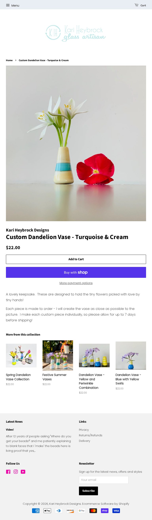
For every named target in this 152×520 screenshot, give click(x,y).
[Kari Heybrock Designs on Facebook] (8, 472)
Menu (15, 6)
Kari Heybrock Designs (65, 504)
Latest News (14, 421)
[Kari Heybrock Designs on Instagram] (15, 472)
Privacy (84, 430)
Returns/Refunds (90, 435)
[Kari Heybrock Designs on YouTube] (23, 472)
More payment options (76, 283)
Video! (10, 430)
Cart (143, 6)
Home (9, 60)
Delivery (84, 441)
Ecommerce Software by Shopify (105, 504)
